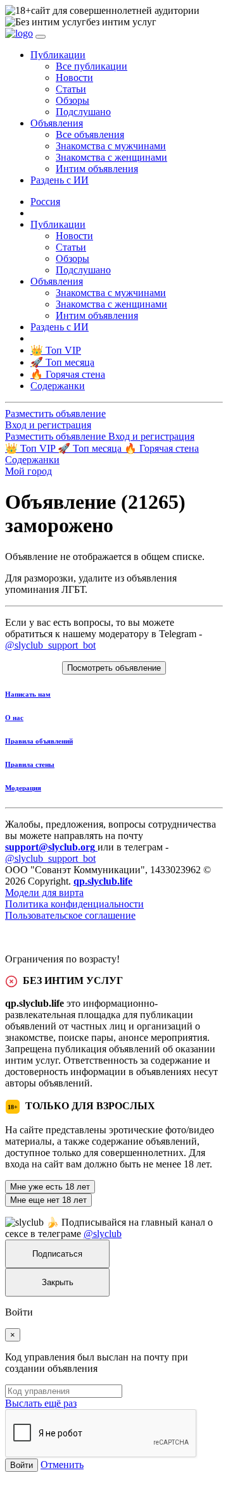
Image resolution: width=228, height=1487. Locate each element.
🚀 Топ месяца (91, 448)
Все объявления (90, 134)
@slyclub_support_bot (50, 645)
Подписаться (57, 1254)
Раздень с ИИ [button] (59, 180)
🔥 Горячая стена (161, 448)
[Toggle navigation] (40, 37)
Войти (21, 1465)
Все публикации (91, 66)
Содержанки (32, 459)
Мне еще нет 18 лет (48, 1200)
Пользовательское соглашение (70, 915)
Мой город (28, 471)
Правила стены (29, 764)
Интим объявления (97, 168)
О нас (14, 717)
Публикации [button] (58, 54)
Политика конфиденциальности (74, 904)
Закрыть (57, 1282)
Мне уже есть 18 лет (50, 1186)
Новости (74, 77)
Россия (45, 201)
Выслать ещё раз (41, 1403)
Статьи (71, 89)
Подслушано (83, 111)
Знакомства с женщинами (111, 157)
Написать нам (28, 694)
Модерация (23, 788)
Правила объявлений (39, 741)
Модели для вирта (44, 892)
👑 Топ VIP (31, 448)
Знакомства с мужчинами (111, 145)
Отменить (62, 1464)
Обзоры (72, 100)
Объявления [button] (56, 123)
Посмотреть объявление (114, 668)
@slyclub (103, 1233)
